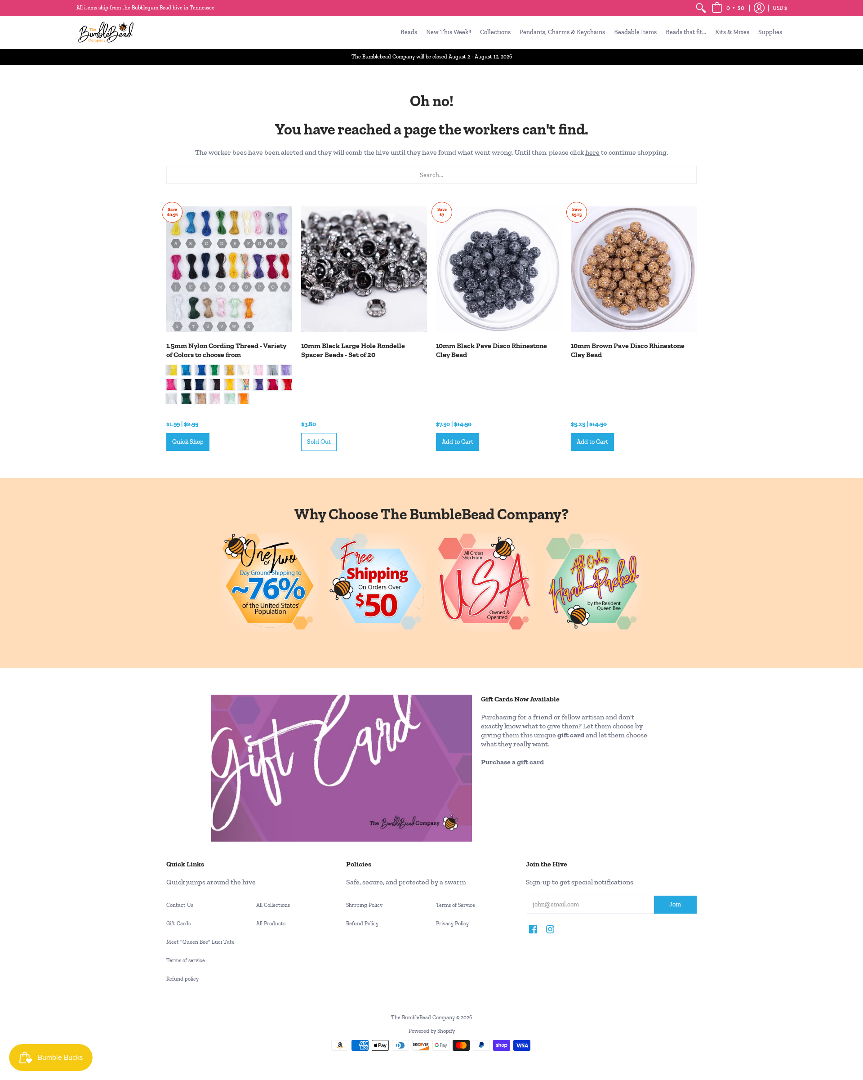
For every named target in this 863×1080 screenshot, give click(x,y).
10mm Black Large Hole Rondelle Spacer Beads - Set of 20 (353, 350)
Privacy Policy (452, 923)
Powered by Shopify (432, 1031)
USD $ (780, 8)
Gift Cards (178, 923)
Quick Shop (188, 442)
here (592, 152)
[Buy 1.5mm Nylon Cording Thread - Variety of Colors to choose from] (229, 269)
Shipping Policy (364, 905)
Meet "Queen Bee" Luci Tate (200, 942)
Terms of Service (455, 905)
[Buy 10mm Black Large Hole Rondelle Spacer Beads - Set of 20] (364, 269)
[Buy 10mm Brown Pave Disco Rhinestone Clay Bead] (634, 269)
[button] (728, 8)
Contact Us (179, 905)
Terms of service (185, 960)
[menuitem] (701, 8)
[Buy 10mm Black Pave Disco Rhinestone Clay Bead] (499, 269)
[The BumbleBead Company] (105, 32)
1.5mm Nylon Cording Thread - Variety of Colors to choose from (226, 350)
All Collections (273, 905)
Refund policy (182, 979)
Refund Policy (362, 923)
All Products (270, 923)
